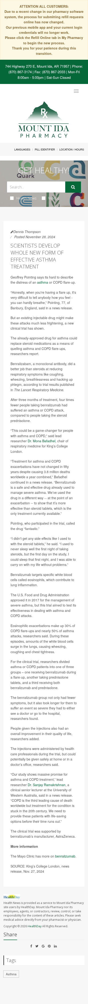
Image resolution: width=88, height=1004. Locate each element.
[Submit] (73, 187)
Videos (53, 198)
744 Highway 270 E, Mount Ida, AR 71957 (37, 66)
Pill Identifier (45, 149)
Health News (26, 198)
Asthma (11, 974)
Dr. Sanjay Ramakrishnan (46, 784)
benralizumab (65, 856)
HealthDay (35, 926)
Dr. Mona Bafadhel (41, 441)
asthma (42, 282)
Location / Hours (71, 149)
